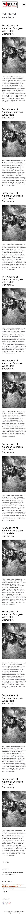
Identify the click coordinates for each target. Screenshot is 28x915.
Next (7, 862)
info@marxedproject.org (8, 874)
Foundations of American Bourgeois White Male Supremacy (12, 29)
